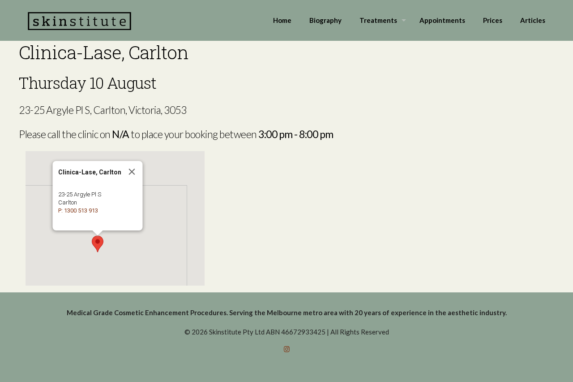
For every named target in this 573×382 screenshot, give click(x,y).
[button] (97, 243)
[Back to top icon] (530, 363)
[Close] (132, 171)
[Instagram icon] (286, 349)
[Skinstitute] (79, 20)
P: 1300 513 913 (78, 210)
